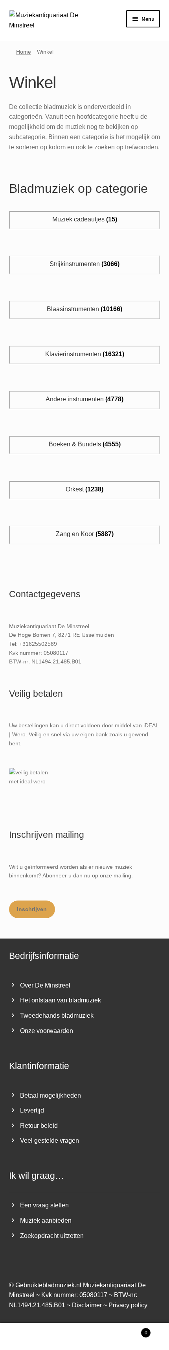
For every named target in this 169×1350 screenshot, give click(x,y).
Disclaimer (87, 1305)
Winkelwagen (130, 1330)
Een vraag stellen (44, 1205)
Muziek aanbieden (46, 1220)
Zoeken (84, 1336)
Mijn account (28, 1336)
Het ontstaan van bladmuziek (60, 1000)
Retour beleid (39, 1125)
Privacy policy (127, 1305)
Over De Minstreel (45, 985)
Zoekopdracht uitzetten (52, 1235)
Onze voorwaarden (46, 1030)
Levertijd (32, 1110)
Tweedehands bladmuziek (57, 1015)
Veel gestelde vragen (49, 1140)
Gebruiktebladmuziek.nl (48, 1285)
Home (23, 52)
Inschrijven (32, 909)
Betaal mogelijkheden (50, 1095)
